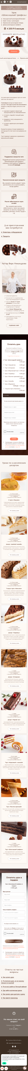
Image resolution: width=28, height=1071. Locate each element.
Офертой (17, 447)
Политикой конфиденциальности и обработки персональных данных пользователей (13, 947)
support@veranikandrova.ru (14, 1043)
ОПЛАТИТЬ (14, 438)
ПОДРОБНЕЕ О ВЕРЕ (14, 325)
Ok (4, 1063)
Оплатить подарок (14, 941)
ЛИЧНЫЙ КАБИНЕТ (22, 2)
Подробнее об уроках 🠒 (14, 356)
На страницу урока (14, 510)
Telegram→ (18, 1025)
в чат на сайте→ (14, 1029)
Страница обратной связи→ (14, 1040)
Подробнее (5, 1060)
